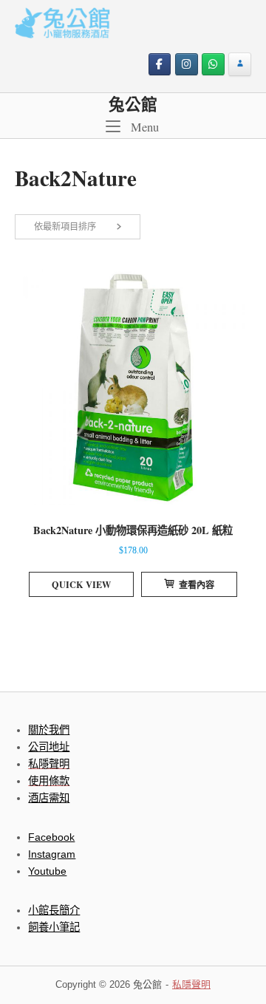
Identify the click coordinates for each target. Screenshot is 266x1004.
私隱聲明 (191, 984)
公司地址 (48, 747)
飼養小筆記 (54, 927)
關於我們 (48, 730)
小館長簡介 (54, 910)
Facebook (51, 837)
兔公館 (133, 103)
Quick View (81, 584)
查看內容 (196, 584)
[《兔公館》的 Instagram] (186, 64)
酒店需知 (48, 798)
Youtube (47, 871)
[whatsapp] (213, 64)
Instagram (51, 854)
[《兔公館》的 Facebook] (160, 64)
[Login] (239, 64)
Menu (143, 126)
